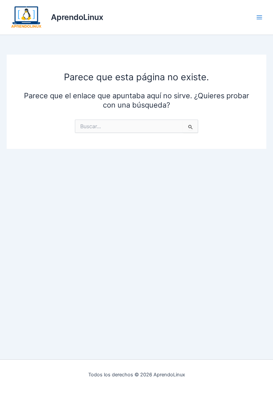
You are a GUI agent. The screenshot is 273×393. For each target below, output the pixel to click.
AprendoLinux (77, 17)
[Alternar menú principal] (259, 17)
